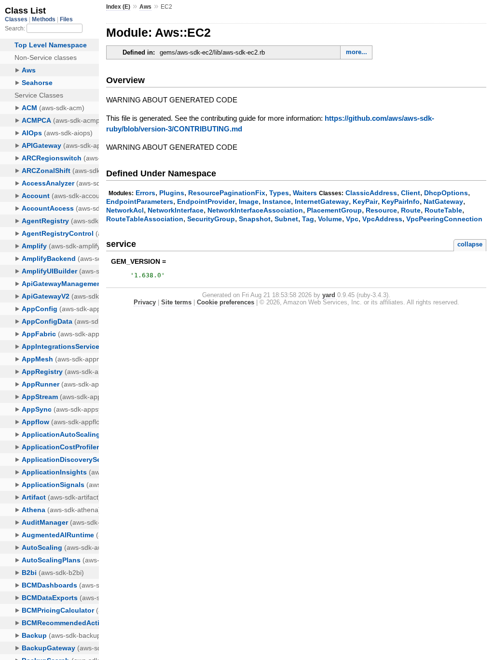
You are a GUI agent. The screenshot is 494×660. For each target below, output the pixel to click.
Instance (276, 201)
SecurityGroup (211, 219)
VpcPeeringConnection (444, 219)
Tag (308, 219)
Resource (381, 210)
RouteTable (443, 210)
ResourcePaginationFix (226, 193)
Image (249, 201)
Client (410, 193)
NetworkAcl (125, 210)
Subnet (286, 219)
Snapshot (255, 219)
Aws (145, 6)
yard (328, 295)
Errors (145, 193)
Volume (330, 219)
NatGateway (443, 201)
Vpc (352, 219)
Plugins (171, 193)
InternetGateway (322, 201)
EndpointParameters (139, 201)
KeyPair (365, 201)
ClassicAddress (371, 193)
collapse (469, 244)
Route (411, 210)
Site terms (176, 302)
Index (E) (118, 6)
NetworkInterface (176, 210)
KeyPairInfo (401, 201)
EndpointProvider (206, 201)
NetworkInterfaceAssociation (255, 210)
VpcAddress (382, 219)
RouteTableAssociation (144, 219)
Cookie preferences (225, 302)
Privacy (145, 302)
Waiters (305, 193)
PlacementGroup (334, 210)
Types (279, 193)
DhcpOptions (446, 193)
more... (356, 52)
